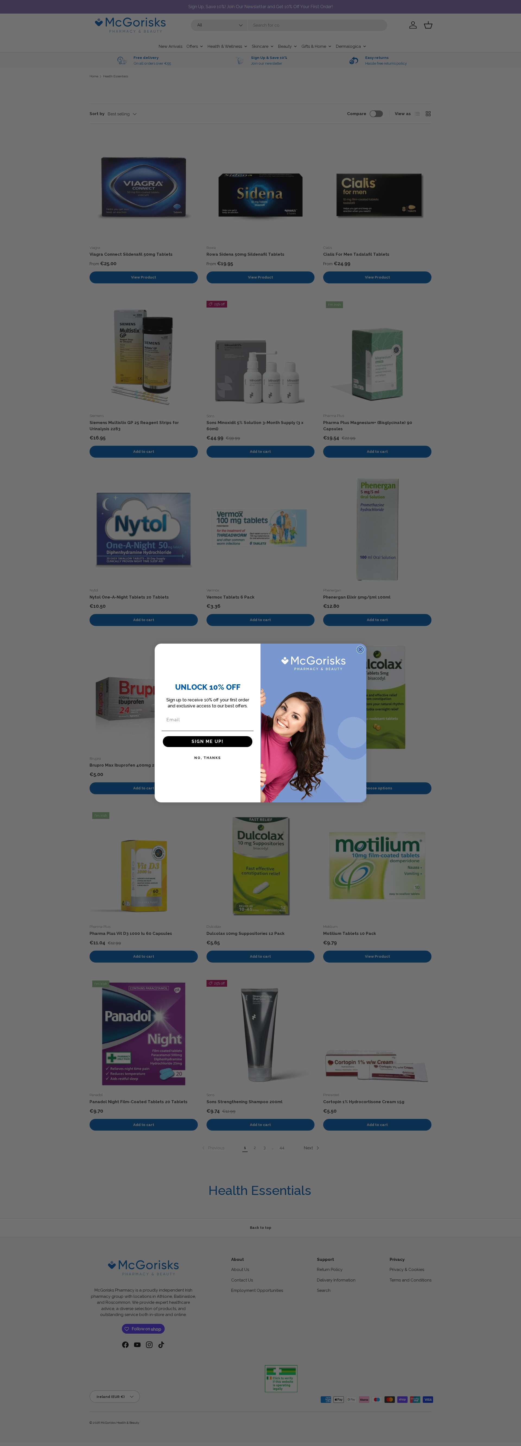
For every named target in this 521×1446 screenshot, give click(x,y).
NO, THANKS (207, 758)
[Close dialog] (360, 649)
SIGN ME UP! (208, 741)
